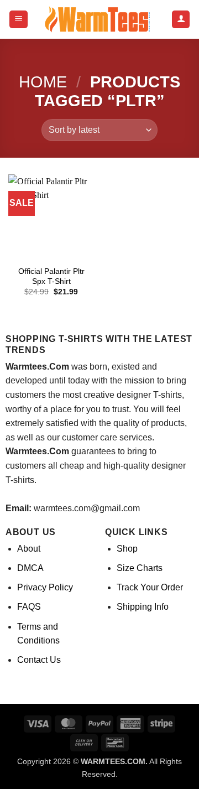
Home (43, 82)
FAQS (29, 606)
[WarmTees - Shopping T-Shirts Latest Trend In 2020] (99, 19)
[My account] (181, 20)
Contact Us (39, 660)
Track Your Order (150, 587)
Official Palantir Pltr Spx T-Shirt (51, 276)
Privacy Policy (45, 587)
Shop (127, 548)
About (28, 548)
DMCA (30, 568)
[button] (18, 20)
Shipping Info (143, 606)
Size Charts (140, 568)
